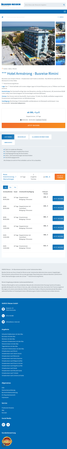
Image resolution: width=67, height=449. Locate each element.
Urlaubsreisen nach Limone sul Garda (13, 375)
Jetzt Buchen (58, 198)
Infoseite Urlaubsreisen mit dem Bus (13, 341)
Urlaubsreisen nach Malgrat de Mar (12, 361)
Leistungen (8, 137)
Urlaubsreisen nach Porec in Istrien (12, 363)
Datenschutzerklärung (8, 390)
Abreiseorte (8, 142)
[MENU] (65, 12)
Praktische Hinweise (8, 408)
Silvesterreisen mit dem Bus (10, 344)
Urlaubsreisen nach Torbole (10, 373)
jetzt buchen (33, 125)
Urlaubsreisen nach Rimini (9, 351)
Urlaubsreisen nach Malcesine (10, 356)
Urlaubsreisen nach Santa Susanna (12, 358)
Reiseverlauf (22, 137)
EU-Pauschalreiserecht (8, 395)
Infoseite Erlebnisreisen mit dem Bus (13, 349)
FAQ (3, 410)
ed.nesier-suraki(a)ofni (13, 322)
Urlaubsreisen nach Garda (9, 368)
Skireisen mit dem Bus (8, 339)
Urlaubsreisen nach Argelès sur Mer (12, 366)
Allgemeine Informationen (40, 137)
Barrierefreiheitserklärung (10, 392)
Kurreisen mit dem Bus (8, 336)
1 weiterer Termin (41, 120)
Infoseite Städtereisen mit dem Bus (12, 334)
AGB (3, 388)
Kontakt (4, 413)
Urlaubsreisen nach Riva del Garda (12, 370)
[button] (4, 43)
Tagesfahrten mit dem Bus (10, 346)
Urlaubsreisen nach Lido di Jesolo (12, 353)
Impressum (5, 397)
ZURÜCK (61, 17)
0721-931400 (10, 316)
